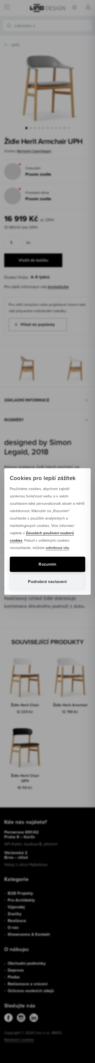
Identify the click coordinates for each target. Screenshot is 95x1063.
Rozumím (47, 564)
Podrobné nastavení (47, 582)
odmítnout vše (57, 547)
